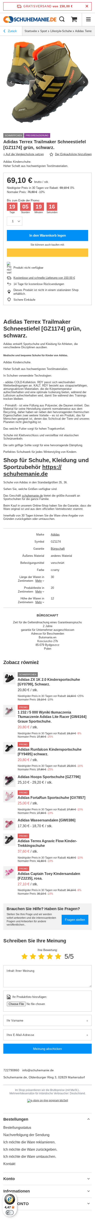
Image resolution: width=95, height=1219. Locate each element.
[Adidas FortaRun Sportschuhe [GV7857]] (9, 796)
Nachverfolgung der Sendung (26, 1135)
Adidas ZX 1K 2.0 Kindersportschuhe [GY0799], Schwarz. (49, 682)
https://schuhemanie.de (32, 470)
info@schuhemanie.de (38, 1070)
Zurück (12, 31)
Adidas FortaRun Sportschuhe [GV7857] (51, 798)
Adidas (55, 534)
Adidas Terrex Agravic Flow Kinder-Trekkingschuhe (47, 843)
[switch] (10, 1212)
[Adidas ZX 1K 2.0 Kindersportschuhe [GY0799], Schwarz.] (9, 678)
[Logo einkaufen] (29, 19)
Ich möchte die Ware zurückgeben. (30, 1149)
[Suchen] (61, 19)
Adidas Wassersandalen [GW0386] (46, 820)
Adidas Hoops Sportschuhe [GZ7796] (49, 777)
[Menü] (88, 19)
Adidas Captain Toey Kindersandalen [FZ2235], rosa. (49, 876)
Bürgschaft (58, 548)
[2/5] (33, 956)
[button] (11, 82)
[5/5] (58, 956)
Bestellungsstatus (17, 1127)
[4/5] (50, 956)
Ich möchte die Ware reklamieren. (29, 1142)
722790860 (11, 1070)
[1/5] (24, 956)
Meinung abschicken (47, 1049)
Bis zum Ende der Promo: (23, 200)
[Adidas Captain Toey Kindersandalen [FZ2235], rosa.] (9, 872)
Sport (43, 31)
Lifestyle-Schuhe (61, 31)
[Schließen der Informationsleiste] (87, 6)
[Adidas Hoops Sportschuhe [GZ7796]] (9, 781)
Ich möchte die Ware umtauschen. (29, 1156)
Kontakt (9, 1164)
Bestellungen (15, 1119)
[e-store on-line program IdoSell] (47, 1100)
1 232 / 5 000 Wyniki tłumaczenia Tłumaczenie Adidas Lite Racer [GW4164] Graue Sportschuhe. (52, 716)
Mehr (38, 580)
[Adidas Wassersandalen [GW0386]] (9, 824)
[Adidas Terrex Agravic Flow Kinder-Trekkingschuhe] (9, 840)
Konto (9, 1179)
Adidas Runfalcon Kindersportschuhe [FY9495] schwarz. (50, 752)
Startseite (31, 31)
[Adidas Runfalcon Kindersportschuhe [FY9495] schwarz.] (9, 748)
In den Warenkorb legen (47, 235)
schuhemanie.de (32, 495)
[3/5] (41, 956)
